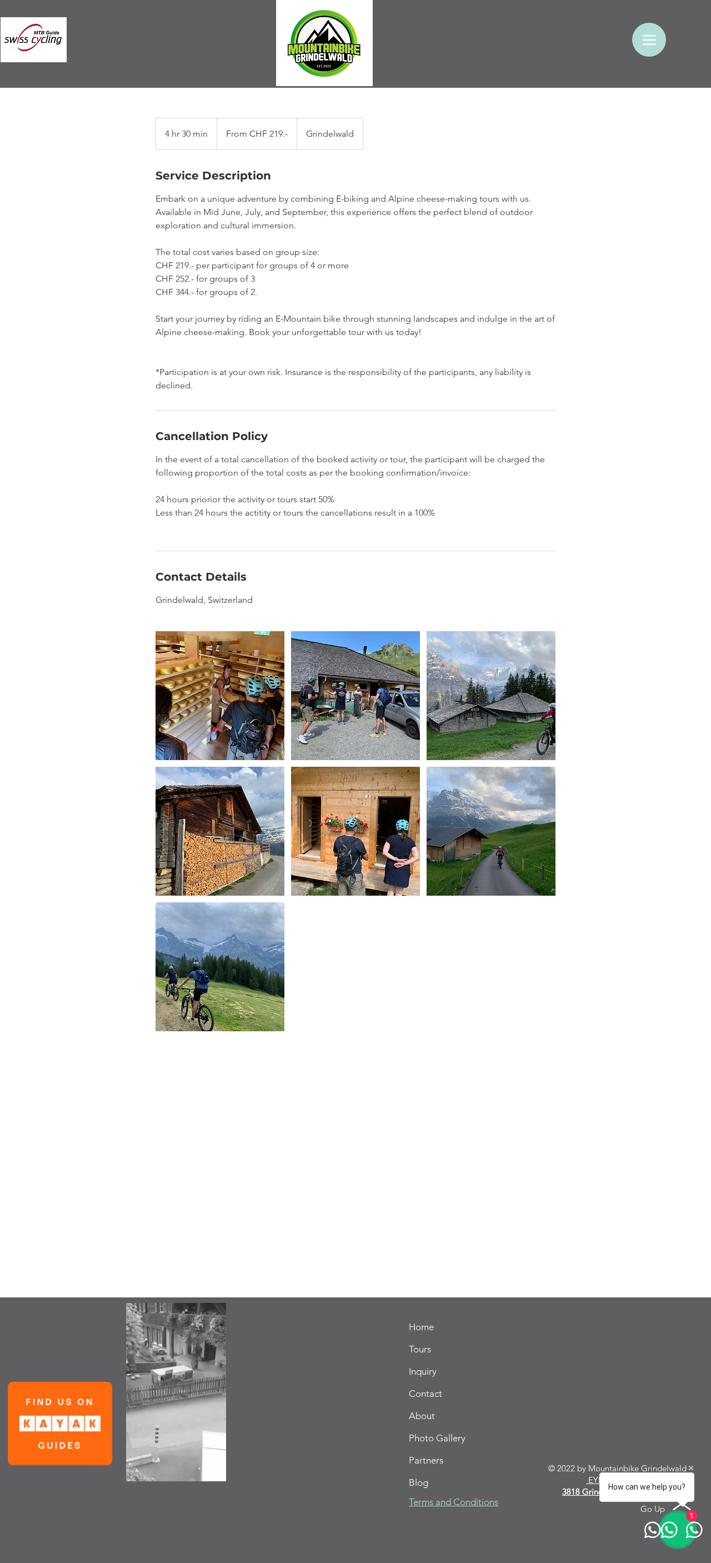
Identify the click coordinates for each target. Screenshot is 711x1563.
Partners (426, 1460)
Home (421, 1326)
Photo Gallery (437, 1438)
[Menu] (649, 40)
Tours (420, 1349)
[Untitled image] (220, 695)
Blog (418, 1482)
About (422, 1415)
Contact (425, 1393)
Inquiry (423, 1371)
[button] (212, 1469)
